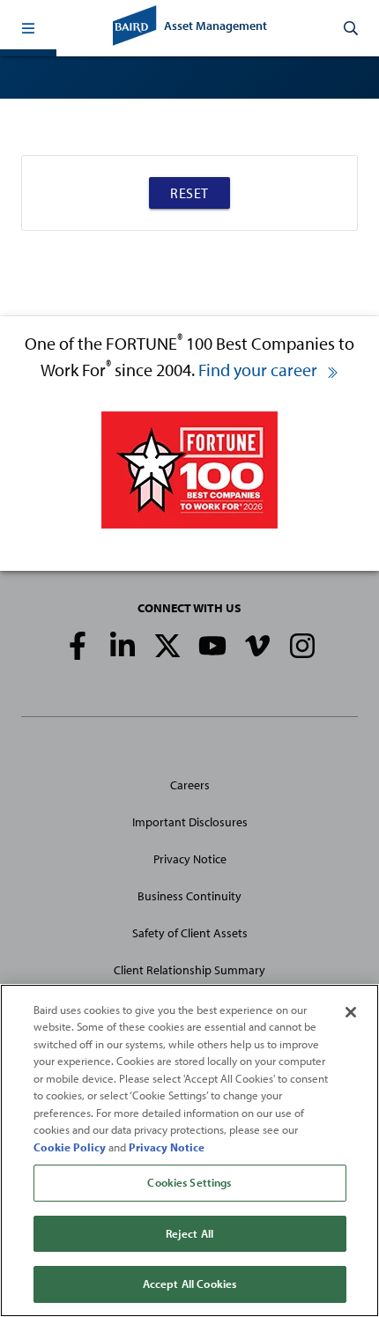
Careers (190, 785)
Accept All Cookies (189, 1283)
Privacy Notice (190, 859)
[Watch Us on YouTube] (212, 646)
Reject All (189, 1233)
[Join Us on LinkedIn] (122, 646)
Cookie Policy (69, 1147)
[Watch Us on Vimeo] (257, 646)
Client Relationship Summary (189, 970)
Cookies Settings (189, 1182)
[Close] (350, 1012)
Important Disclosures (190, 822)
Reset (189, 193)
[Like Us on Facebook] (77, 646)
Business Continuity (189, 896)
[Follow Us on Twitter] (167, 646)
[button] (28, 28)
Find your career (259, 370)
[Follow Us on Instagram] (302, 646)
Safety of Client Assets (190, 933)
